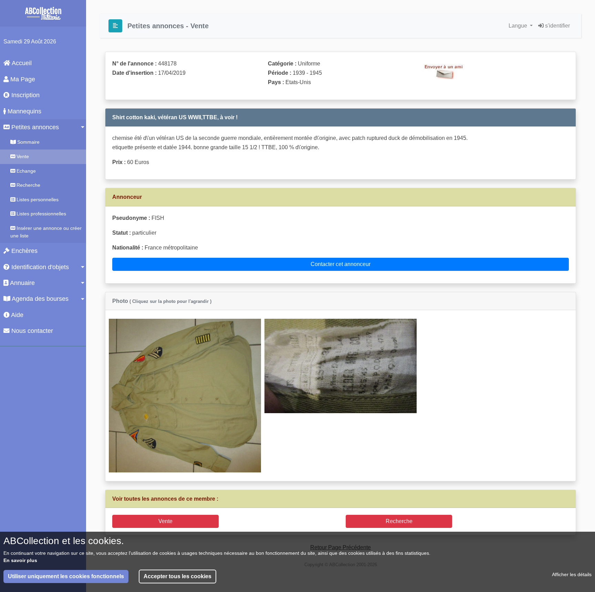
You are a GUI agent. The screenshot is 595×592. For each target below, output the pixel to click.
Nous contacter (31, 330)
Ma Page (22, 79)
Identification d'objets (39, 267)
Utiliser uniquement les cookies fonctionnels (66, 576)
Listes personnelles (37, 199)
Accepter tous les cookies (177, 576)
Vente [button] (165, 521)
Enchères (24, 250)
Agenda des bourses (39, 298)
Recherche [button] (399, 521)
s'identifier (557, 26)
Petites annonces (34, 127)
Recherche (27, 185)
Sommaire (28, 142)
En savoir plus (20, 560)
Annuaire (22, 282)
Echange (25, 171)
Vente (22, 156)
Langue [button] (519, 26)
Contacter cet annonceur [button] (340, 264)
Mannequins (23, 111)
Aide (16, 315)
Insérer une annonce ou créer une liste (46, 231)
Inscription (25, 95)
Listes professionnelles (40, 213)
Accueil (21, 63)
